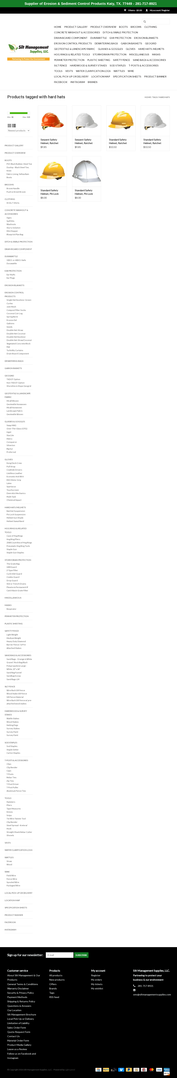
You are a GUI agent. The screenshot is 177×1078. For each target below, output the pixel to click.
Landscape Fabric (15, 411)
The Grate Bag (13, 564)
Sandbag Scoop (14, 676)
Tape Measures (14, 808)
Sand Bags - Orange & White (19, 659)
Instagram (77, 82)
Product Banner (155, 76)
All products (55, 975)
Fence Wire (12, 879)
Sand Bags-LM (13, 679)
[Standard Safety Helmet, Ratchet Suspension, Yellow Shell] (120, 121)
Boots (123, 26)
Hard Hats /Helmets (151, 48)
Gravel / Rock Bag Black (17, 662)
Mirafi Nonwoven (14, 407)
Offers (53, 984)
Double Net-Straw (15, 330)
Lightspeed (70, 1069)
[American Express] (166, 1069)
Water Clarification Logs (93, 70)
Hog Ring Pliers (13, 539)
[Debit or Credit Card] (113, 1069)
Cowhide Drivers (14, 470)
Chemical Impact (14, 500)
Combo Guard (13, 577)
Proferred (11, 452)
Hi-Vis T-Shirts (13, 203)
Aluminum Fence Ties (16, 791)
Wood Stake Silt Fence (17, 693)
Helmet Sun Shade (15, 518)
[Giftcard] (143, 1069)
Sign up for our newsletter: (25, 955)
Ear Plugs (11, 278)
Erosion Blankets (146, 37)
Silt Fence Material (15, 697)
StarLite (10, 435)
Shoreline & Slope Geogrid (19, 386)
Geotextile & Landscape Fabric (74, 48)
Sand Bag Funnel (14, 672)
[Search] (144, 21)
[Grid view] (9, 125)
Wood (9, 864)
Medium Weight (14, 638)
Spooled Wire (13, 882)
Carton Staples (13, 753)
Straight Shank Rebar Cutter (19, 832)
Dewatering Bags (106, 43)
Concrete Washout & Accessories (77, 32)
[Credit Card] (98, 1069)
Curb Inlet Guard (14, 574)
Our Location (14, 1010)
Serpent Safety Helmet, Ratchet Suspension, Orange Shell (52, 141)
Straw (9, 861)
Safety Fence (121, 59)
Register (95, 975)
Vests (69, 70)
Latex (9, 483)
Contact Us (13, 1036)
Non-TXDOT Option (16, 383)
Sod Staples (118, 65)
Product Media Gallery (19, 1044)
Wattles (119, 70)
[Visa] (158, 1069)
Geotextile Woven (15, 414)
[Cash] (136, 1069)
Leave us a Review (17, 1049)
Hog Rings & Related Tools (72, 54)
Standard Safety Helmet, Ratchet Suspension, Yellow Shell (119, 141)
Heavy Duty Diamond (16, 641)
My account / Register (160, 10)
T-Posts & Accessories (144, 65)
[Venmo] (121, 1069)
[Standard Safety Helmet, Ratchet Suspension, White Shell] (155, 121)
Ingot (9, 432)
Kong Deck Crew (14, 463)
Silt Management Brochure (21, 1014)
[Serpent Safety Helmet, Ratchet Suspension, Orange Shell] (52, 121)
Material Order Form (18, 1040)
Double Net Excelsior (16, 337)
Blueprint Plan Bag (15, 234)
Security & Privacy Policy (20, 992)
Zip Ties (10, 781)
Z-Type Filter (12, 570)
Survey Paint (12, 732)
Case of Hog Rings (15, 536)
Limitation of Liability (18, 1023)
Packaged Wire (13, 885)
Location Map (100, 76)
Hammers (11, 802)
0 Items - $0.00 (135, 10)
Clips (9, 764)
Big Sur (10, 449)
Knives (10, 812)
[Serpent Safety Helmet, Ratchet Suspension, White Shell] (86, 121)
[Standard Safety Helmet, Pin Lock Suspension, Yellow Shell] (52, 171)
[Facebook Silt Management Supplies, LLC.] (167, 955)
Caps (9, 771)
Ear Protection (120, 37)
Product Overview (103, 26)
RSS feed (54, 997)
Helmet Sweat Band (15, 521)
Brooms (136, 26)
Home (57, 26)
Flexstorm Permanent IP (17, 587)
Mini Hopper (12, 231)
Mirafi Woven (13, 401)
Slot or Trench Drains (16, 584)
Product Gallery (75, 26)
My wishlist (97, 988)
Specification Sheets (127, 76)
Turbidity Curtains (15, 350)
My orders (96, 979)
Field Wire (11, 875)
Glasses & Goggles (110, 48)
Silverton (11, 445)
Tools (58, 70)
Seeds (9, 327)
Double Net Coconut (16, 333)
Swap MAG (11, 425)
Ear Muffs (11, 274)
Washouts (11, 224)
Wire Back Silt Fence (16, 690)
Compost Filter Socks (16, 310)
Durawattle (98, 37)
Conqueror (12, 442)
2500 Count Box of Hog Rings (19, 542)
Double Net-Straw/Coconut (19, 340)
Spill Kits (10, 221)
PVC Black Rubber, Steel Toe (19, 164)
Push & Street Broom (16, 192)
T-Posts (10, 774)
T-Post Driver (13, 784)
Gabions (10, 323)
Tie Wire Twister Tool (16, 818)
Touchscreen (13, 490)
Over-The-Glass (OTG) (17, 428)
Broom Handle (13, 188)
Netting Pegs (12, 725)
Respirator (11, 609)
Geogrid (150, 43)
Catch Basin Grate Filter (17, 590)
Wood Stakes (13, 722)
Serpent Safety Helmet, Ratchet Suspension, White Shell (85, 141)
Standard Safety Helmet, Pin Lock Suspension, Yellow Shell (51, 192)
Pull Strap (11, 466)
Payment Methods (17, 997)
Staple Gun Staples (15, 552)
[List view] (14, 125)
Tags (154, 97)
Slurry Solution (13, 228)
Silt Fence (60, 65)
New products (57, 979)
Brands (92, 82)
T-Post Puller (12, 787)
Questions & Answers (19, 1005)
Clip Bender (12, 767)
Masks (156, 54)
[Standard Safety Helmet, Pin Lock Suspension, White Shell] (86, 171)
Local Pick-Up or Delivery (71, 76)
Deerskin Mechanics (16, 493)
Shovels (10, 835)
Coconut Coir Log (14, 313)
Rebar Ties (11, 777)
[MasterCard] (151, 1069)
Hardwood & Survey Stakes (88, 65)
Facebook (60, 82)
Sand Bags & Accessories (149, 59)
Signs (9, 218)
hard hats (164, 97)
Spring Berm (12, 317)
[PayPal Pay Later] (128, 1069)
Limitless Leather (14, 473)
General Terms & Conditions (22, 984)
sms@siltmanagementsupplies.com (152, 994)
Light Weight (12, 634)
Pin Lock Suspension (16, 514)
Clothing (150, 26)
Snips (9, 815)
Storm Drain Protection (109, 54)
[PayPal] (105, 1069)
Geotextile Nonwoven (16, 404)
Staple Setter (13, 749)
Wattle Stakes (13, 718)
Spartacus (11, 486)
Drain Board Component (70, 37)
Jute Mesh (11, 307)
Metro (9, 439)
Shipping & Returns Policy (21, 1001)
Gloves (130, 48)
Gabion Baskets (131, 43)
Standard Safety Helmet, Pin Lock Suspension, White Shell (85, 192)
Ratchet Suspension (16, 511)
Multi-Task (11, 497)
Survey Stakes (13, 728)
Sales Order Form (16, 1027)
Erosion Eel (12, 320)
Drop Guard (12, 580)
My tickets (97, 984)
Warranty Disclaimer (18, 988)
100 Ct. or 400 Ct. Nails (16, 260)
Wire (131, 70)
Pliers (9, 805)
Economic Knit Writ (15, 476)
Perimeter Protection (69, 59)
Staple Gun (12, 549)
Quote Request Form (18, 1031)
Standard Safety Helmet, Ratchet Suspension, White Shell (153, 141)
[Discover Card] (166, 1073)
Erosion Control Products (73, 43)
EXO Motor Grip (14, 480)
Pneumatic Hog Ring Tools (18, 546)
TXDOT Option (13, 379)
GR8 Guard (12, 567)
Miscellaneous (139, 54)
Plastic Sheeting (98, 59)
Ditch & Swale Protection (120, 32)
